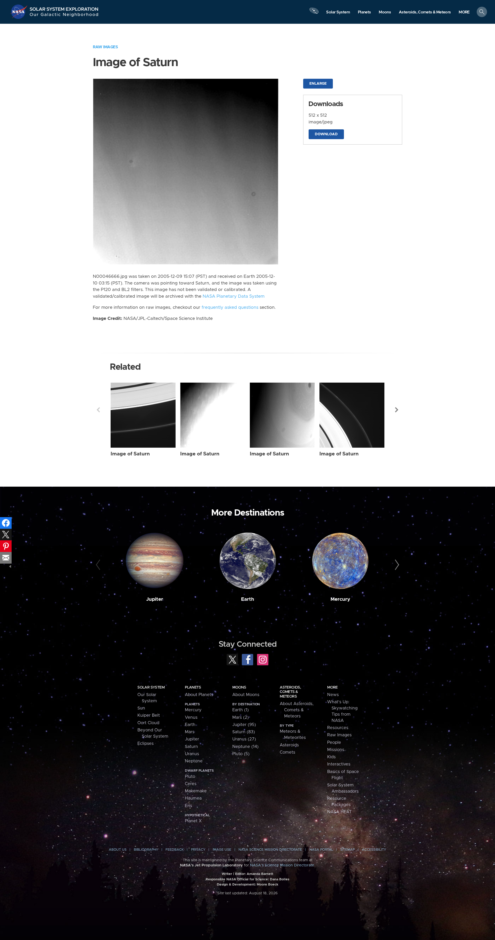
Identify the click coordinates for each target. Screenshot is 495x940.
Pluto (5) (241, 754)
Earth (247, 599)
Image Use (222, 849)
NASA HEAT (339, 812)
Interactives (338, 764)
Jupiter (154, 599)
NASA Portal (321, 849)
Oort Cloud (148, 723)
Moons (239, 687)
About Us (118, 849)
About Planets (199, 695)
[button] (464, 12)
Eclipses (145, 743)
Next (397, 409)
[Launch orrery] (314, 13)
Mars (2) (240, 717)
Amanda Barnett (260, 874)
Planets (193, 687)
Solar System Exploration (64, 8)
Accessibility (374, 849)
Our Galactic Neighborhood (64, 16)
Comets (287, 752)
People (334, 742)
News (333, 695)
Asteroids (289, 745)
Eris (188, 806)
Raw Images (105, 47)
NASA (19, 12)
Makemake (196, 791)
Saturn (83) (243, 732)
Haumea (193, 798)
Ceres (190, 784)
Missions (335, 750)
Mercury (340, 599)
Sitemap (347, 849)
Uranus (192, 754)
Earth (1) (240, 710)
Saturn (191, 747)
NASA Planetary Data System (234, 296)
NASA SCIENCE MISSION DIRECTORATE (270, 849)
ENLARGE (318, 83)
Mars (189, 732)
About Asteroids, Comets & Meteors (297, 710)
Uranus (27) (244, 739)
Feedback (175, 849)
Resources (337, 728)
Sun (141, 708)
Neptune (194, 761)
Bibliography (146, 849)
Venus (191, 717)
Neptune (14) (245, 747)
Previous (98, 409)
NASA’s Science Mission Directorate (282, 865)
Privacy (198, 849)
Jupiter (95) (244, 725)
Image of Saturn (130, 453)
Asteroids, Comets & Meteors (290, 691)
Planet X (193, 821)
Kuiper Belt (148, 715)
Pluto (190, 777)
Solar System (150, 687)
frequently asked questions (230, 307)
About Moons (245, 695)
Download (326, 134)
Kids (331, 757)
